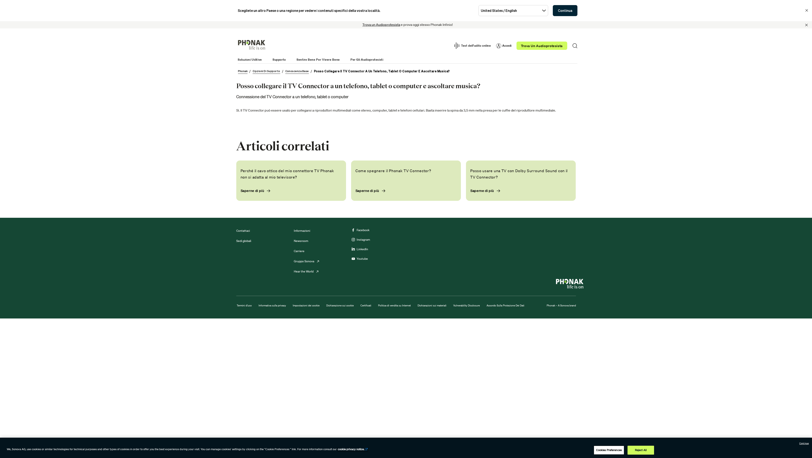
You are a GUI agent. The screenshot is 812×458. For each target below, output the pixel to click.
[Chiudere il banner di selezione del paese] (807, 10)
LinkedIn (362, 249)
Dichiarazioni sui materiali (432, 305)
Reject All (641, 450)
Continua (565, 10)
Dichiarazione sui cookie (340, 305)
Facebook (363, 230)
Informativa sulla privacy (272, 305)
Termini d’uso (244, 305)
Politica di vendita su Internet (394, 305)
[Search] (574, 45)
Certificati (365, 305)
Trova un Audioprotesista (381, 24)
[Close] (806, 25)
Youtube (362, 259)
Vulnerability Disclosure (466, 305)
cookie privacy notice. (351, 449)
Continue (804, 443)
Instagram (363, 240)
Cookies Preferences (609, 450)
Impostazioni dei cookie (306, 305)
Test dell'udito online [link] (476, 45)
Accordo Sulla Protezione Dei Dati (505, 305)
